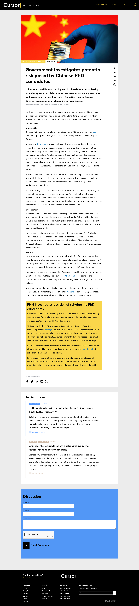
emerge (48, 330)
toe (94, 132)
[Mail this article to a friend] (114, 80)
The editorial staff (47, 591)
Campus (25, 593)
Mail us (27, 578)
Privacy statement (47, 596)
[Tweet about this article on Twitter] (114, 72)
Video (25, 598)
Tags (114, 5)
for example (42, 144)
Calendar (26, 601)
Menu (126, 5)
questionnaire (88, 349)
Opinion (25, 596)
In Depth (26, 591)
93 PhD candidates (71, 276)
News (25, 588)
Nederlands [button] (101, 5)
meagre (70, 292)
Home (43, 588)
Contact (44, 598)
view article (38, 432)
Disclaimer (45, 593)
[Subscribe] (114, 593)
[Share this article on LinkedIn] (114, 76)
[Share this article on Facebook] (114, 68)
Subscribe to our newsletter (88, 588)
